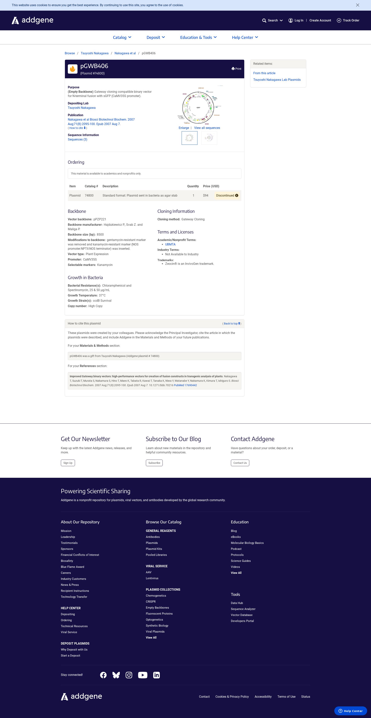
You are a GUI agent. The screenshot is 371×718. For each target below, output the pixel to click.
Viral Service (69, 632)
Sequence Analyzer (243, 609)
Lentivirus (152, 578)
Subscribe (154, 462)
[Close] (356, 5)
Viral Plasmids (155, 631)
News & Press (70, 585)
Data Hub (237, 603)
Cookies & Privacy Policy (232, 696)
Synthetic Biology (157, 625)
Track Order (351, 20)
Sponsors (67, 549)
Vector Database (242, 615)
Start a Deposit (70, 655)
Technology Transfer (74, 597)
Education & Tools (196, 37)
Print (238, 69)
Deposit (153, 37)
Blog (234, 531)
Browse (70, 53)
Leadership (68, 537)
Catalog (120, 37)
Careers (66, 573)
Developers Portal (242, 621)
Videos (235, 567)
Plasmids (152, 543)
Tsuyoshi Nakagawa (95, 53)
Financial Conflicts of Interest (80, 555)
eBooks (236, 537)
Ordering (66, 620)
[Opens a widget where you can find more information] (350, 711)
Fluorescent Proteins (159, 613)
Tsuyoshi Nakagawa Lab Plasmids (277, 80)
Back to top (231, 323)
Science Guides (241, 561)
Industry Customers (73, 579)
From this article (264, 73)
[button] (272, 20)
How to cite (76, 127)
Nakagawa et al (126, 53)
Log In (299, 20)
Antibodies (153, 537)
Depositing (68, 614)
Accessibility (263, 696)
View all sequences (207, 128)
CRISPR (151, 601)
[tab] (189, 137)
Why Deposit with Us (74, 649)
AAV (148, 572)
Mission (66, 531)
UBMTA (170, 244)
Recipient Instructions (75, 591)
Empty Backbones (157, 607)
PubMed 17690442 (185, 385)
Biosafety (67, 561)
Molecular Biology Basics (247, 543)
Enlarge (184, 128)
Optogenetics (154, 619)
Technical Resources (74, 626)
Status (305, 696)
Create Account (320, 20)
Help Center (242, 37)
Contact (204, 696)
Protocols (237, 555)
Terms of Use (286, 696)
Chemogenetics (156, 595)
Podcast (236, 549)
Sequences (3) (77, 139)
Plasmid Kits (154, 549)
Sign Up (67, 462)
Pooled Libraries (156, 555)
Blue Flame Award (72, 567)
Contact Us (240, 462)
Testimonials (69, 543)
